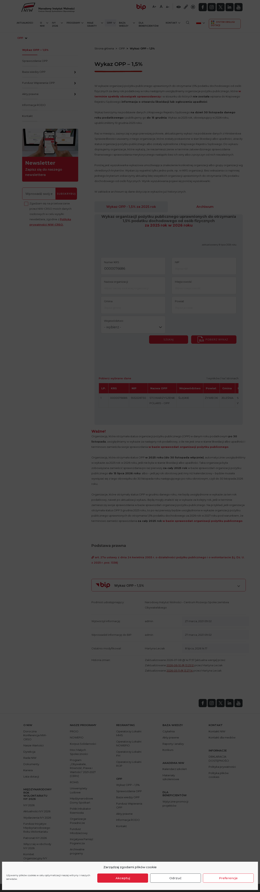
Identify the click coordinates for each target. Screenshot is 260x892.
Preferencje (228, 878)
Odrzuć (175, 878)
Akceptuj (123, 878)
